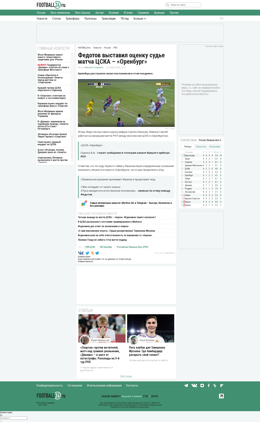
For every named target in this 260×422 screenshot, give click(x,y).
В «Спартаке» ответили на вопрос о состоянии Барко (52, 96)
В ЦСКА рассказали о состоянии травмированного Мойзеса (110, 221)
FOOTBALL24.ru (51, 5)
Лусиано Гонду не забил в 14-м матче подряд (102, 239)
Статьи (56, 18)
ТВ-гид (125, 18)
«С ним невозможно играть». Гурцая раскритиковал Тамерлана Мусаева (116, 230)
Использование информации (104, 385)
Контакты (132, 385)
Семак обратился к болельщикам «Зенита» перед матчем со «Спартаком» (50, 79)
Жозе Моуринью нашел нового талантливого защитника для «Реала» (50, 57)
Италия (128, 12)
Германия (143, 12)
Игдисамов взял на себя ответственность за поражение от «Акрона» (115, 235)
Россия (41, 12)
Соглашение (74, 385)
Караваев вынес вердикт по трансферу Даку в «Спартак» (53, 104)
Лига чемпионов (60, 12)
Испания (114, 12)
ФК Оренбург (106, 247)
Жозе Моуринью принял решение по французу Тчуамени (50, 114)
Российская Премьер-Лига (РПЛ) (132, 247)
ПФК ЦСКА (90, 247)
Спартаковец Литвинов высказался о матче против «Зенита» (53, 160)
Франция (159, 12)
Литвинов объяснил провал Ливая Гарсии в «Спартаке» (52, 135)
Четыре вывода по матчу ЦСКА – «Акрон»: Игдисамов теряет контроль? (117, 217)
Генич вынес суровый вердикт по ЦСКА (49, 143)
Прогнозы (90, 18)
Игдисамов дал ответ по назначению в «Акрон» (103, 226)
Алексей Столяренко (93, 67)
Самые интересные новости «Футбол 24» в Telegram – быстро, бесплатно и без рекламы (131, 204)
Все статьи (126, 376)
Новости (42, 18)
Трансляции (109, 18)
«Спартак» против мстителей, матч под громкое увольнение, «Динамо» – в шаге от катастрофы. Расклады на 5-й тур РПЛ (100, 355)
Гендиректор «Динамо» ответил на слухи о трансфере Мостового (53, 67)
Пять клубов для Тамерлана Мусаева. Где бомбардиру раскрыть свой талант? (147, 351)
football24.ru (169, 253)
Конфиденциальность (49, 385)
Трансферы (72, 18)
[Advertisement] (130, 33)
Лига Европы (82, 12)
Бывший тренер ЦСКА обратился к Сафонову (50, 89)
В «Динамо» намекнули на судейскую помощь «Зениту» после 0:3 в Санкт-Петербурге (53, 125)
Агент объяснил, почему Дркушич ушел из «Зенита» (52, 151)
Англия (99, 12)
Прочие (174, 12)
